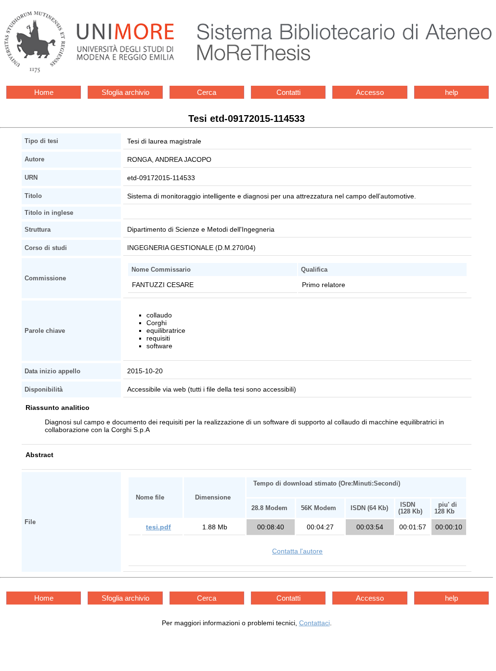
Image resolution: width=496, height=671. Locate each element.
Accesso (370, 92)
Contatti (288, 92)
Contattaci (314, 623)
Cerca (206, 92)
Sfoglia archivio (125, 92)
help (451, 92)
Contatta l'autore (297, 551)
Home (43, 92)
